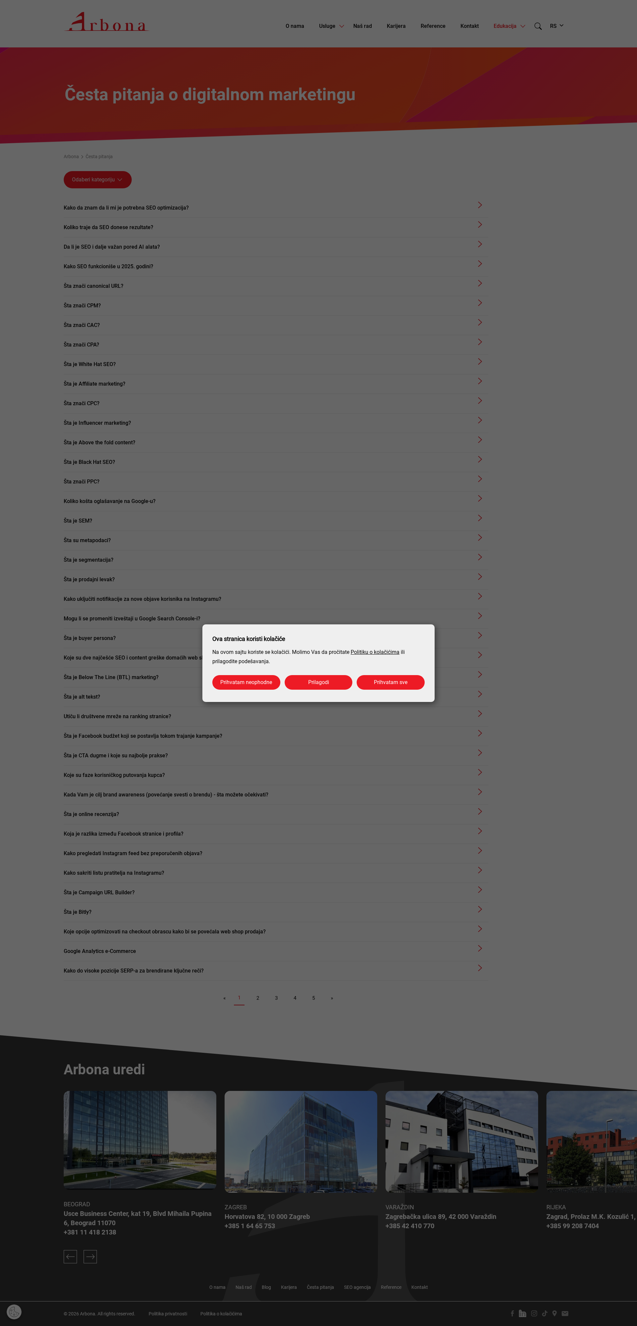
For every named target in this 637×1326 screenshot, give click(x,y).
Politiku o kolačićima (375, 652)
